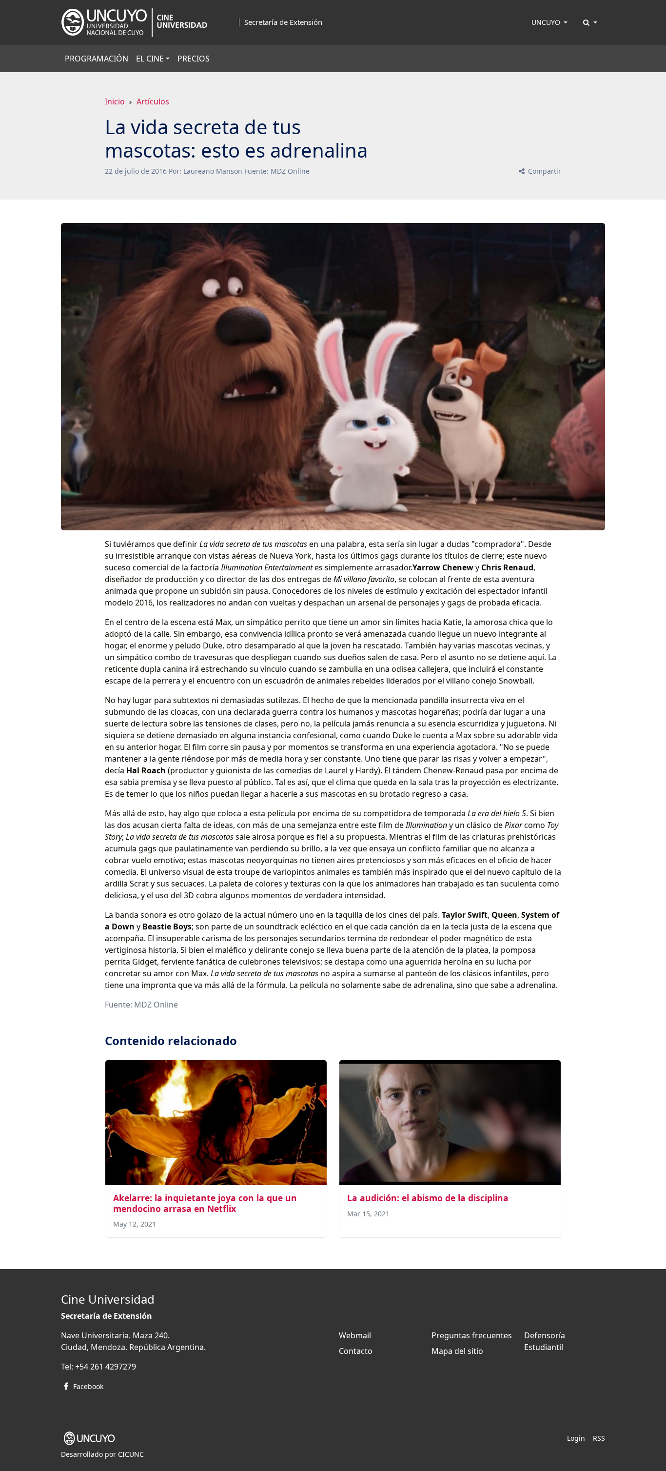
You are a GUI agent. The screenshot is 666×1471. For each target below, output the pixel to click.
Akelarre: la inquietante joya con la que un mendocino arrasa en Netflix (205, 1203)
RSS (599, 1438)
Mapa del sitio (457, 1351)
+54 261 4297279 (105, 1366)
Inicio (115, 101)
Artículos (153, 101)
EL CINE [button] (150, 58)
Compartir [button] (543, 171)
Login (576, 1438)
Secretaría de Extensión (283, 22)
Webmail (355, 1335)
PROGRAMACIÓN (96, 58)
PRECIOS (193, 58)
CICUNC (131, 1454)
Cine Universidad (108, 1299)
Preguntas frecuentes (471, 1335)
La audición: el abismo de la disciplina (428, 1198)
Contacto (355, 1351)
